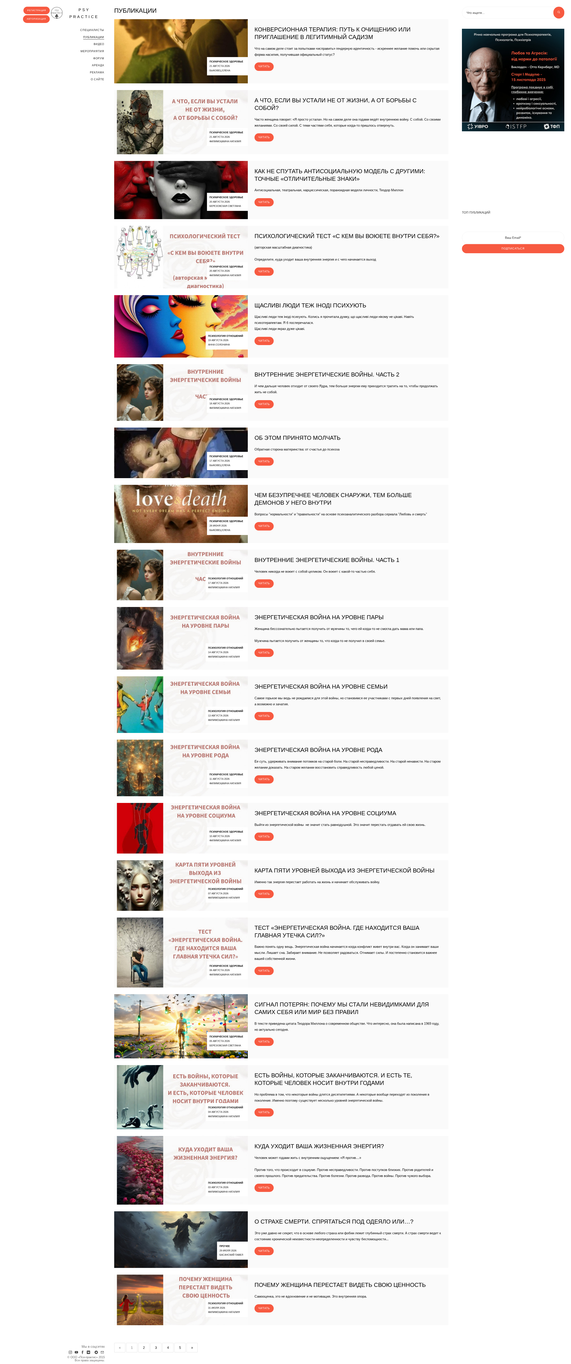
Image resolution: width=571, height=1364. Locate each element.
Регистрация (36, 10)
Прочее (224, 1246)
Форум (98, 58)
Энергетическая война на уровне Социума (325, 813)
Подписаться (513, 248)
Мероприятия (92, 51)
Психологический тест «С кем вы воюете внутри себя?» (346, 236)
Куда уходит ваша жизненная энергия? (319, 1146)
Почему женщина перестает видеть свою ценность (340, 1285)
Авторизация (36, 19)
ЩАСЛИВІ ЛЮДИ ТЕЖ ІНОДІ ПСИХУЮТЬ (310, 305)
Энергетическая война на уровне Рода (318, 750)
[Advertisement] (513, 168)
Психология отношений (225, 336)
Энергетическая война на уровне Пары (319, 617)
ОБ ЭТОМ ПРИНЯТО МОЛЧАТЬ (297, 437)
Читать (264, 66)
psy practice (84, 13)
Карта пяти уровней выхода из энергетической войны (344, 870)
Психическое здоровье (226, 61)
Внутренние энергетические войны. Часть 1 (326, 560)
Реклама (97, 72)
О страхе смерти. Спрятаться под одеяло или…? (333, 1221)
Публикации (93, 37)
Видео (99, 44)
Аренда (98, 65)
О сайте (97, 79)
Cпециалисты (92, 30)
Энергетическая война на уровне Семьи (321, 686)
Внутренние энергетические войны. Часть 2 (326, 374)
